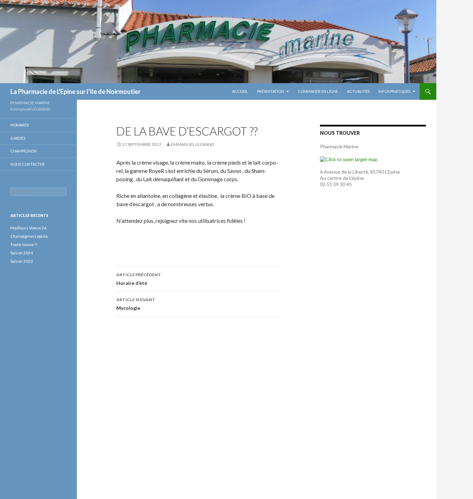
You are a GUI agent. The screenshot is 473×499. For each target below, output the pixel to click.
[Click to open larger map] (348, 159)
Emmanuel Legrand (192, 144)
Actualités (358, 91)
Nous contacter (27, 164)
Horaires (19, 125)
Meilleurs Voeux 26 (28, 227)
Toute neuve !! (24, 244)
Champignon (23, 151)
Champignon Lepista (29, 236)
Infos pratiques (394, 91)
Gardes (17, 138)
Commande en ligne (318, 91)
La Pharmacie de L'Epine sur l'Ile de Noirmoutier (75, 91)
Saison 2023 (21, 261)
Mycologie (135, 304)
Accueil (240, 91)
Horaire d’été (138, 279)
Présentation (270, 91)
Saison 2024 (21, 252)
